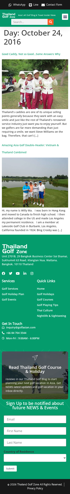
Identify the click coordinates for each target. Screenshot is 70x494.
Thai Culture (45, 310)
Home (41, 288)
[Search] (51, 22)
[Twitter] (10, 273)
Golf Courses (45, 299)
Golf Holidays (45, 294)
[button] (65, 17)
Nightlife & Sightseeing (51, 316)
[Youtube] (17, 273)
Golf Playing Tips (47, 305)
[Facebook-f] (3, 273)
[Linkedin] (25, 273)
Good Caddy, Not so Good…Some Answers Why (31, 54)
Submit (10, 468)
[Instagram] (32, 273)
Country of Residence (19, 451)
